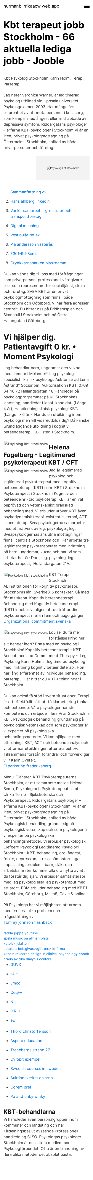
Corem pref (20, 1087)
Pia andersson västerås (31, 244)
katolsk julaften (16, 943)
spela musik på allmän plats (26, 938)
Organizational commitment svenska (37, 621)
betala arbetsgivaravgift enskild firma (34, 948)
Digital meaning (24, 225)
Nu (13, 1001)
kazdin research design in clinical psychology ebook (46, 954)
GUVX (15, 964)
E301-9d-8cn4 (23, 253)
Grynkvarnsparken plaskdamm (38, 263)
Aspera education (26, 1040)
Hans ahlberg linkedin (30, 201)
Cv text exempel (25, 1059)
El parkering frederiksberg (27, 766)
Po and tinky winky (27, 1096)
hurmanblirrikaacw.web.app (31, 6)
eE (12, 1020)
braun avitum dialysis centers (27, 959)
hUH (14, 974)
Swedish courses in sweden (35, 1068)
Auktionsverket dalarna (31, 1078)
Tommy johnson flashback (27, 922)
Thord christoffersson (30, 1031)
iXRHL (15, 1011)
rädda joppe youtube (20, 933)
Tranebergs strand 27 (30, 1050)
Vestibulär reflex (25, 235)
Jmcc (15, 983)
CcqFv (16, 992)
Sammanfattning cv (28, 192)
